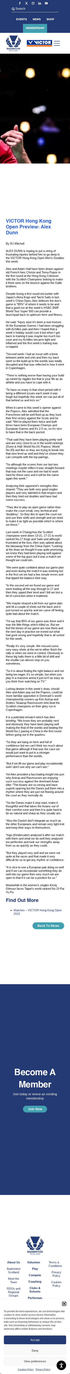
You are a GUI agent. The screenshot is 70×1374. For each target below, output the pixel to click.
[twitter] (26, 3)
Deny (35, 1350)
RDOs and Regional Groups (13, 1292)
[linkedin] (39, 3)
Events (21, 19)
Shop (50, 19)
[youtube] (46, 3)
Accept (35, 1340)
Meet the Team (13, 1280)
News (37, 19)
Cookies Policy (26, 1369)
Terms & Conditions (55, 1264)
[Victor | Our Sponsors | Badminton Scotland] (39, 41)
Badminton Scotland (13, 1270)
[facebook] (19, 3)
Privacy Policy (43, 1369)
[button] (64, 1304)
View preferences (35, 1361)
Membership (35, 28)
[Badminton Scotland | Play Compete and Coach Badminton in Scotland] (13, 36)
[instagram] (33, 3)
